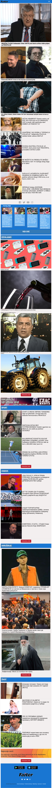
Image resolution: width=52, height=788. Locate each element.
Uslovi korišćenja (20, 783)
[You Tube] (28, 202)
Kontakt (44, 783)
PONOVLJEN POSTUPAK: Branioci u (8, 312)
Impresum (40, 783)
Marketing (35, 783)
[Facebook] (20, 202)
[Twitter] (24, 202)
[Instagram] (32, 202)
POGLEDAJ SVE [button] (26, 395)
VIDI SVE (26, 232)
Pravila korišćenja (28, 783)
